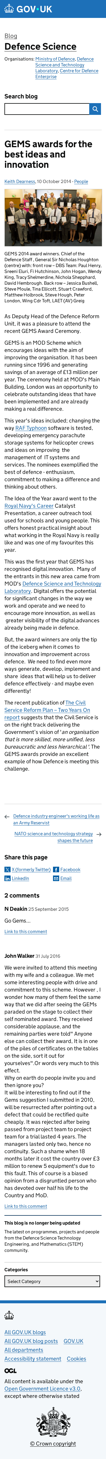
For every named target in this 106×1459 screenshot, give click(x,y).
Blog (10, 36)
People (81, 181)
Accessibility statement (32, 1358)
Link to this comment (25, 931)
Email (66, 878)
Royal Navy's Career (29, 505)
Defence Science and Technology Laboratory (64, 64)
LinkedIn (20, 878)
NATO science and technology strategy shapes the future (53, 837)
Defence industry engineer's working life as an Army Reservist (56, 819)
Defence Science (40, 46)
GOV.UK (73, 1341)
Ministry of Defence (55, 59)
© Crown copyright (53, 1443)
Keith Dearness (19, 181)
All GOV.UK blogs (25, 1332)
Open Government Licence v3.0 (42, 1388)
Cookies (76, 1358)
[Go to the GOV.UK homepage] (28, 9)
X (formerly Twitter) (31, 869)
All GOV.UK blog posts (31, 1341)
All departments (23, 1349)
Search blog (21, 96)
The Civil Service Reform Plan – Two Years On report (47, 710)
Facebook (70, 869)
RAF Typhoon (31, 428)
